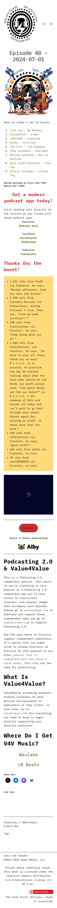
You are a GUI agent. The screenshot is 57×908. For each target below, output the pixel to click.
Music (34, 822)
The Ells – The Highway (27, 146)
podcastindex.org (16, 622)
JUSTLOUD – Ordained (25, 138)
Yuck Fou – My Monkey (26, 130)
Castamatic (28, 254)
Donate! (28, 528)
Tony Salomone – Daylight (29, 150)
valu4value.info (16, 713)
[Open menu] (44, 24)
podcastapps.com (36, 610)
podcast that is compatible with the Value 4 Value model (25, 659)
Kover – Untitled (22, 142)
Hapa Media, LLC (33, 859)
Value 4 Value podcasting (29, 538)
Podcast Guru (28, 225)
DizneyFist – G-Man (24, 134)
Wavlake (28, 754)
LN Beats (28, 764)
